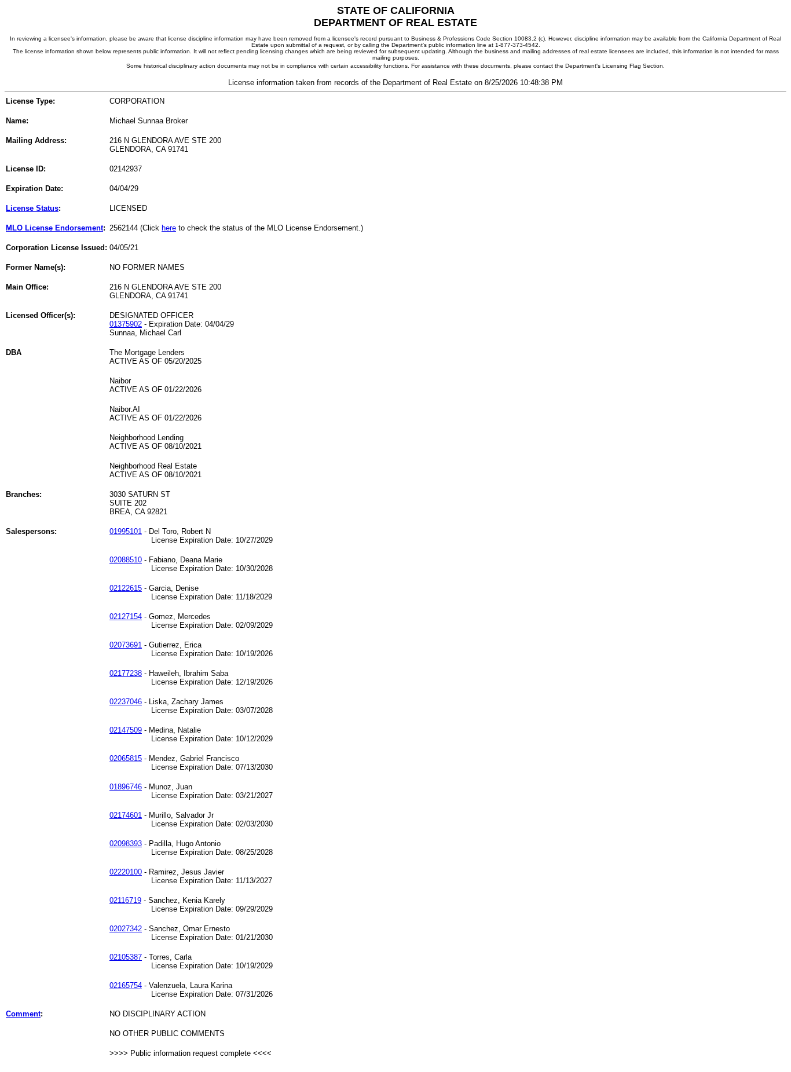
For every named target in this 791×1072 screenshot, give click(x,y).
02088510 (125, 559)
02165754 (125, 985)
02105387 (125, 957)
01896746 (125, 786)
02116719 (125, 900)
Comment (23, 1013)
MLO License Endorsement (54, 228)
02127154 (125, 616)
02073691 (125, 645)
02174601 (125, 815)
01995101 (125, 531)
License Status (32, 208)
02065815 (125, 758)
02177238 (125, 673)
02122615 (125, 588)
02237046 (125, 701)
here (169, 228)
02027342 (125, 928)
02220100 (125, 872)
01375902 (125, 324)
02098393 (125, 843)
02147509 (125, 730)
